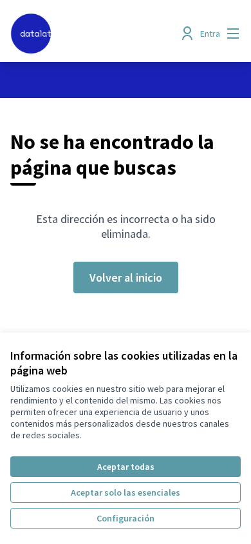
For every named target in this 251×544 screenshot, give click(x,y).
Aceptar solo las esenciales (125, 492)
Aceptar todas (125, 466)
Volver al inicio (125, 277)
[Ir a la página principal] (95, 33)
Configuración (125, 518)
